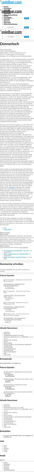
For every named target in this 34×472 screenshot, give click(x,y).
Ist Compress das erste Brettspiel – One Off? (16, 250)
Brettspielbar (7, 435)
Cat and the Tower (8, 350)
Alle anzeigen (24, 247)
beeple (5, 445)
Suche (26, 18)
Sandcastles (6, 332)
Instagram (6, 448)
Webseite (11, 187)
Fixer (5, 353)
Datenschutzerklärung (10, 15)
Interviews (7, 21)
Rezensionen (7, 8)
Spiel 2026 (7, 19)
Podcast (6, 6)
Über (5, 228)
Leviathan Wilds (8, 346)
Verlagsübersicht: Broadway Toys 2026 (14, 335)
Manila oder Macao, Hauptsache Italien (15, 257)
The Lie (6, 341)
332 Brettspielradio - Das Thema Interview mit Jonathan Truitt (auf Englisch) (15, 318)
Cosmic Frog (7, 333)
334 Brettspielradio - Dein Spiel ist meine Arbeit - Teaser (18, 379)
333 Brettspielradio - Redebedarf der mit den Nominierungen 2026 (14, 307)
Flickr (5, 447)
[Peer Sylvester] (5, 232)
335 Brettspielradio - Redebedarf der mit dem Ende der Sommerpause (14, 284)
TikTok (5, 450)
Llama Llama (7, 354)
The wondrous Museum (10, 348)
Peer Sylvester (4, 234)
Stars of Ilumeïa (8, 343)
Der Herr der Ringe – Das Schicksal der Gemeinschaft (17, 344)
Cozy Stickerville (8, 347)
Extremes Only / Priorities (10, 340)
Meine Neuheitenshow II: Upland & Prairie (16, 254)
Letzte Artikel (7, 229)
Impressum (7, 22)
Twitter (5, 451)
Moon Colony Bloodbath (10, 351)
